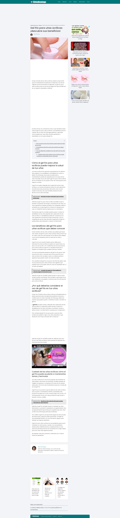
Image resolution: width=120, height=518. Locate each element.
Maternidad (82, 2)
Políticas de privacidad (46, 516)
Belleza (75, 2)
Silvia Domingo (37, 34)
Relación (65, 2)
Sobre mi (60, 516)
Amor (70, 2)
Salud (88, 2)
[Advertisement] (60, 14)
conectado (47, 507)
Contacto (54, 516)
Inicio (59, 2)
